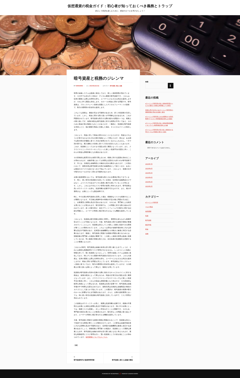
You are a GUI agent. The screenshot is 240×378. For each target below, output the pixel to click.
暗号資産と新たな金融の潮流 (122, 360)
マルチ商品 (149, 207)
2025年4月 (149, 177)
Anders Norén (133, 373)
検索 (146, 82)
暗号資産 (112, 86)
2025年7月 (149, 164)
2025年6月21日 (94, 86)
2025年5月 (149, 173)
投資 (146, 216)
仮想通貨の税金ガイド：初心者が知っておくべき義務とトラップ (120, 5)
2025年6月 (149, 168)
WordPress (115, 373)
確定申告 (148, 225)
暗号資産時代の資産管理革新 (84, 360)
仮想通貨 (148, 211)
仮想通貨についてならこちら (97, 337)
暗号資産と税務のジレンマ (99, 78)
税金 (117, 86)
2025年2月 (149, 186)
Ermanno (79, 86)
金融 (120, 86)
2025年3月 (149, 182)
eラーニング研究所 (151, 202)
